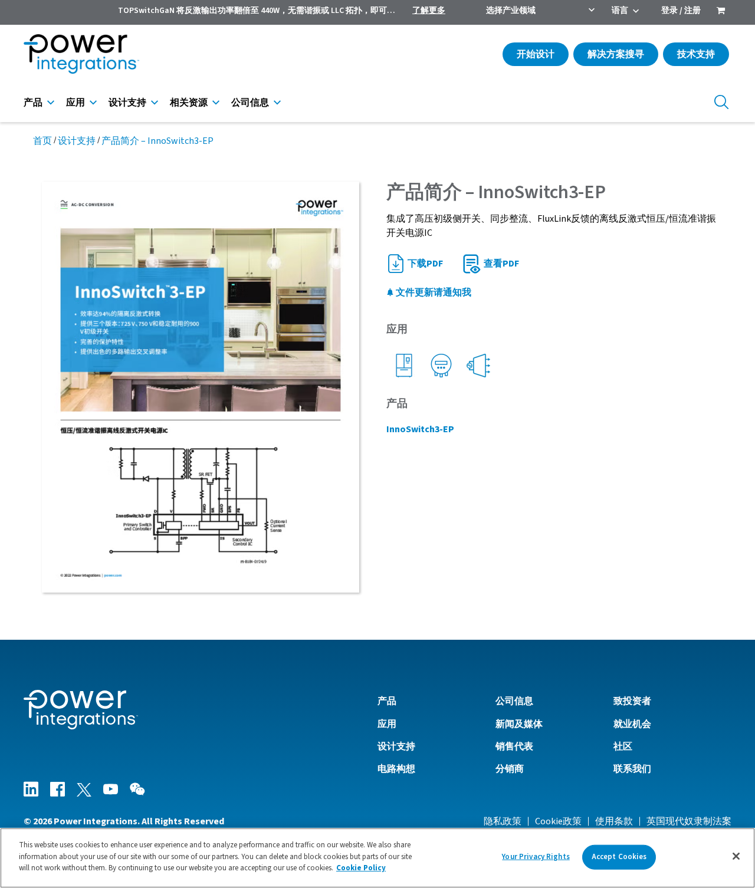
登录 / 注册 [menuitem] (681, 10)
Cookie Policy (361, 868)
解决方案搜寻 (615, 54)
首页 (42, 140)
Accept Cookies (619, 856)
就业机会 (632, 724)
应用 (75, 102)
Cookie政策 (558, 821)
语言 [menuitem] (620, 10)
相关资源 (189, 102)
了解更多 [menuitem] (428, 10)
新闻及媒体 (519, 724)
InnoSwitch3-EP (420, 429)
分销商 (509, 768)
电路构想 (396, 768)
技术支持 (696, 54)
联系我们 (632, 768)
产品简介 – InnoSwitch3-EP (157, 140)
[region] (377, 858)
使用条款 (614, 821)
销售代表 (514, 746)
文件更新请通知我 (432, 292)
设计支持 (127, 102)
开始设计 (535, 54)
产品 (33, 102)
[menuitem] (720, 11)
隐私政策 (502, 821)
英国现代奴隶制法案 (688, 821)
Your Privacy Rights (535, 856)
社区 (622, 746)
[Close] (736, 856)
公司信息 (250, 102)
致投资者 (632, 701)
